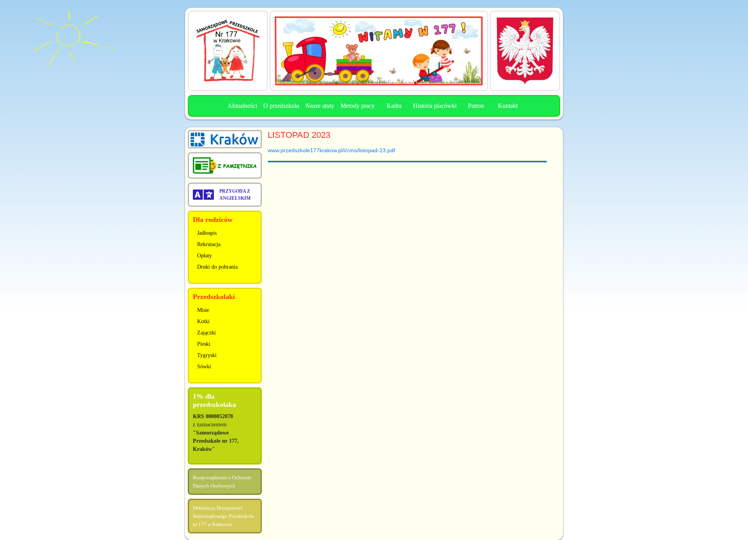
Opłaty (204, 256)
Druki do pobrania (217, 267)
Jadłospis (207, 233)
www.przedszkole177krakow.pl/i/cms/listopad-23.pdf (331, 150)
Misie (203, 310)
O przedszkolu (281, 105)
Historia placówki (435, 105)
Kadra (394, 105)
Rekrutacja (209, 244)
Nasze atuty (319, 105)
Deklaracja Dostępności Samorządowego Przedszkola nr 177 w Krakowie (223, 516)
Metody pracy (357, 105)
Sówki (204, 366)
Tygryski (207, 355)
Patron (476, 105)
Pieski (203, 344)
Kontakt (508, 105)
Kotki (203, 321)
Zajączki (206, 333)
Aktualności (242, 105)
